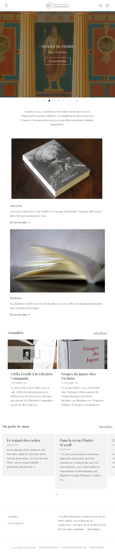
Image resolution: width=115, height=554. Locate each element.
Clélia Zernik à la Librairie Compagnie (32, 376)
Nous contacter (15, 523)
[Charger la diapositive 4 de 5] (58, 100)
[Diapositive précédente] (37, 101)
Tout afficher (100, 332)
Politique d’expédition (48, 547)
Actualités (13, 516)
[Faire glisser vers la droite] (64, 494)
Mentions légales (97, 547)
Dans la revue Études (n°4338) (76, 442)
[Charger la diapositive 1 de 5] (44, 100)
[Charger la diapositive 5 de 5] (63, 100)
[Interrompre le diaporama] (77, 101)
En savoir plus (57, 60)
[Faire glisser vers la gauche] (51, 494)
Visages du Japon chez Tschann (78, 376)
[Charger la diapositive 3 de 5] (54, 100)
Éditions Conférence (27, 547)
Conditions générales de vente (74, 547)
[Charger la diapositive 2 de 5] (49, 100)
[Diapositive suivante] (70, 101)
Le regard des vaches (23, 440)
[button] (6, 5)
